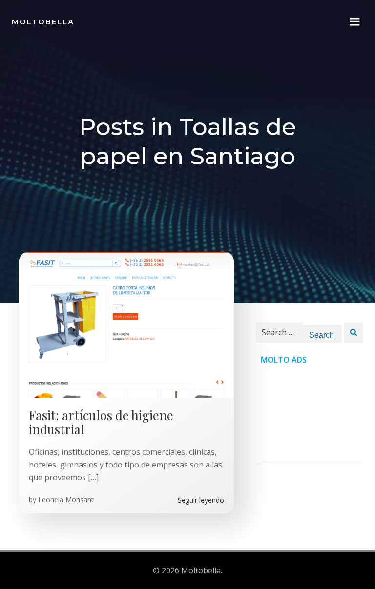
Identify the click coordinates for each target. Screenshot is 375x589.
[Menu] (355, 22)
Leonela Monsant (66, 499)
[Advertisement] (309, 415)
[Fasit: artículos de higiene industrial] (126, 324)
